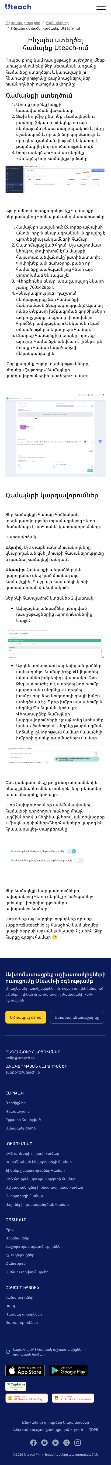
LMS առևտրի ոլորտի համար (32, 1153)
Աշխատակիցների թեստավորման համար (44, 1187)
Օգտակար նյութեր (22, 22)
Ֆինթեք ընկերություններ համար (35, 1170)
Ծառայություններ (21, 1322)
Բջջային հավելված (23, 1119)
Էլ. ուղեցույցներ (19, 1254)
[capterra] (15, 1386)
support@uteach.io (22, 1072)
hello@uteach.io (19, 1057)
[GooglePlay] (68, 1370)
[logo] (18, 6)
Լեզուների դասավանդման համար (37, 1204)
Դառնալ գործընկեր (23, 1314)
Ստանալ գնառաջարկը (77, 1017)
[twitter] (66, 1442)
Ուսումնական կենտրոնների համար (38, 1161)
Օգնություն (15, 1263)
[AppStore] (25, 1370)
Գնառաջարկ (17, 1111)
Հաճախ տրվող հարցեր (26, 1271)
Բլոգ (9, 1229)
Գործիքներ (15, 1102)
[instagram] (77, 1442)
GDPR (93, 1429)
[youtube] (44, 1442)
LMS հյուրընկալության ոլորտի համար (40, 1178)
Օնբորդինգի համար (24, 1195)
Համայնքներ (57, 22)
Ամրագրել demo (25, 1017)
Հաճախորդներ (19, 1297)
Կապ (10, 1305)
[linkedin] (55, 1442)
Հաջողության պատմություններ (34, 1246)
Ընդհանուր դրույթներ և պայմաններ (55, 1422)
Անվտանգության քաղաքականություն (48, 1429)
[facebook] (33, 1442)
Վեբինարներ (17, 1238)
